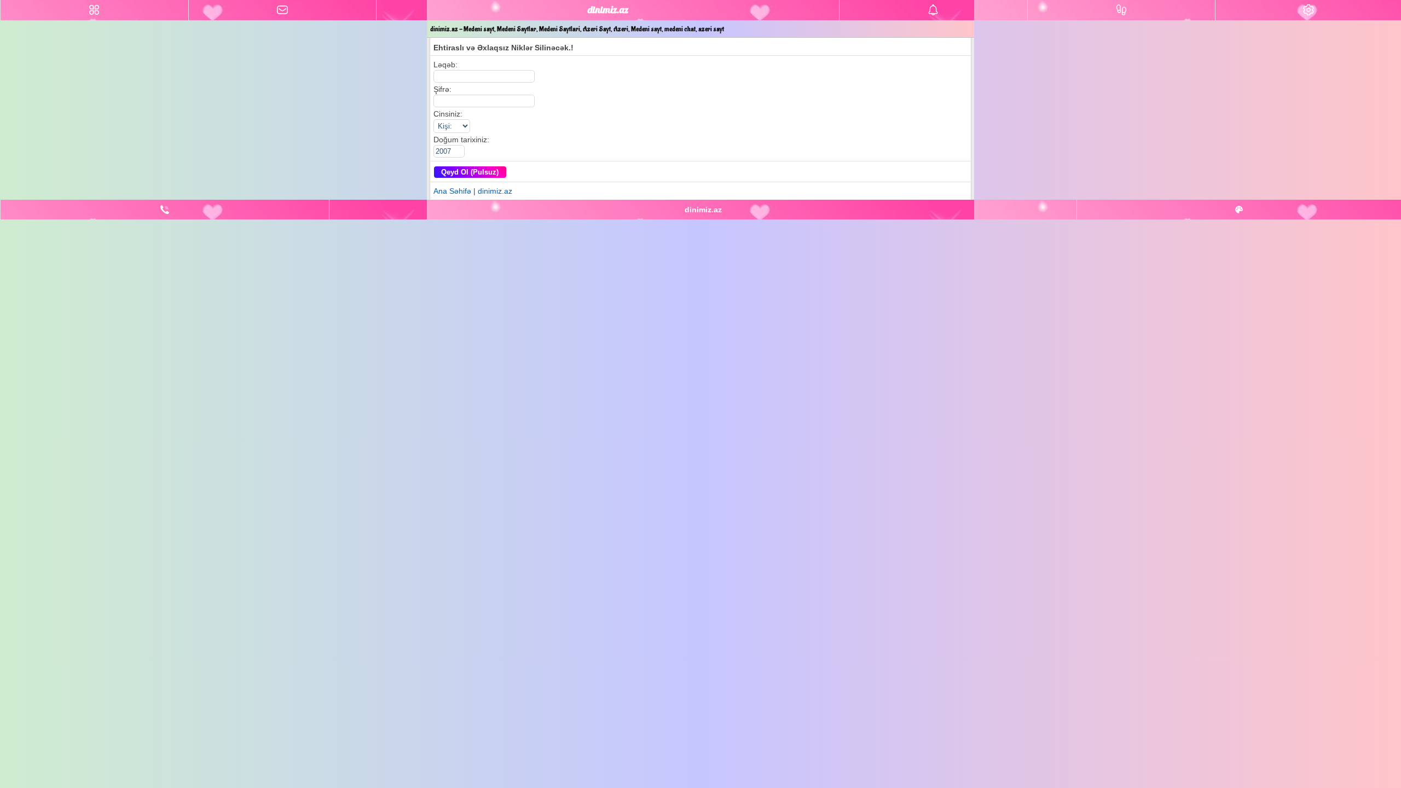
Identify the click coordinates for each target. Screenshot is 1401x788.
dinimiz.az (495, 191)
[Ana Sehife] (94, 10)
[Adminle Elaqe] (164, 209)
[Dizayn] (1239, 209)
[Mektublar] (933, 10)
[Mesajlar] (282, 10)
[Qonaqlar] (1121, 10)
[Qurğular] (1308, 10)
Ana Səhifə (452, 191)
